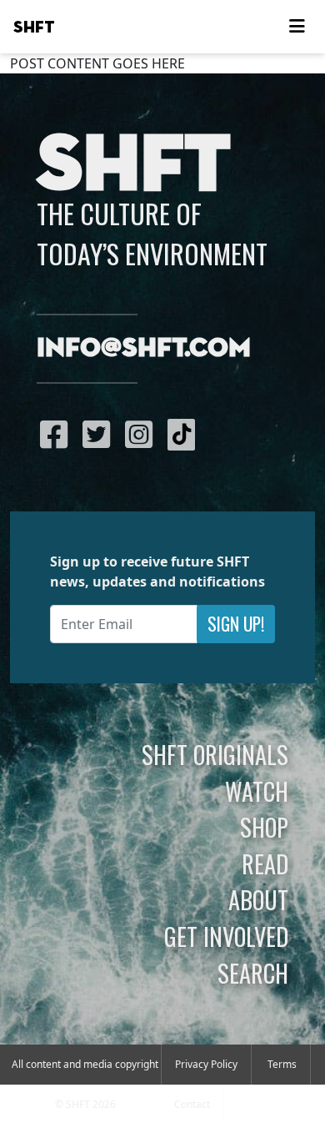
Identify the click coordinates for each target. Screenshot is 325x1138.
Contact (192, 1104)
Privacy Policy (206, 1064)
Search (253, 972)
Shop (264, 826)
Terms (282, 1064)
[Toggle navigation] (297, 27)
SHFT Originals (215, 754)
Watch (256, 790)
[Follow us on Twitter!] (100, 434)
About (258, 899)
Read (265, 863)
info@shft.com (144, 348)
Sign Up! (236, 624)
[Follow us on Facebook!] (58, 434)
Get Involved (226, 936)
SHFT (34, 27)
